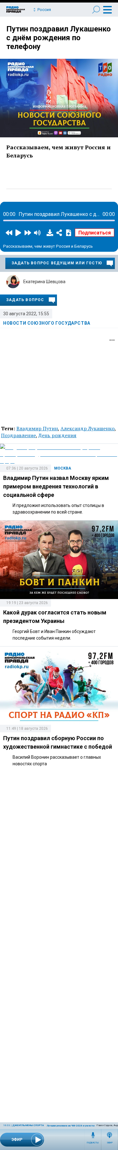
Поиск (96, 10)
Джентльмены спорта (28, 1125)
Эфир (110, 1143)
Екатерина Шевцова (44, 281)
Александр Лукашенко (87, 428)
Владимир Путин (37, 428)
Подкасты (93, 1143)
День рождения (57, 435)
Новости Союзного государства (46, 323)
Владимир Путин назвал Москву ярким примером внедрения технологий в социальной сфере (56, 486)
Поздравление (18, 435)
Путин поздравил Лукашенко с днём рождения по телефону (58, 38)
